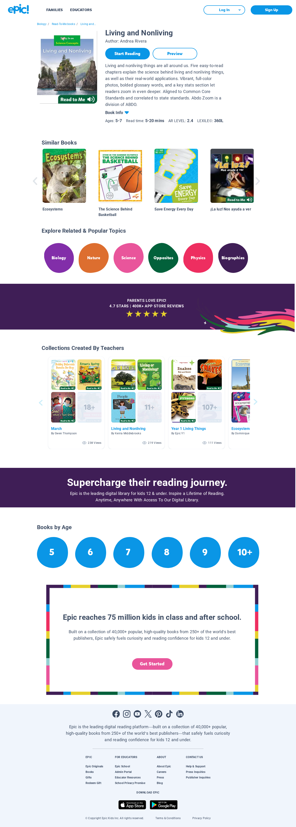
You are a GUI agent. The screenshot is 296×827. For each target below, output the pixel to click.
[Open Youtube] (137, 714)
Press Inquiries (195, 772)
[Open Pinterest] (158, 714)
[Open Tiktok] (169, 714)
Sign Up (271, 9)
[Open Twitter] (148, 714)
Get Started (152, 664)
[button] (76, 402)
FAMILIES (54, 9)
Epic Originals (94, 766)
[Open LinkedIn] (180, 714)
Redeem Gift (93, 783)
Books (90, 772)
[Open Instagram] (126, 714)
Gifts (89, 777)
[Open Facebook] (116, 714)
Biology (41, 24)
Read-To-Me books (63, 24)
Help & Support (195, 766)
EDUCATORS (81, 9)
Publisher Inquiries (198, 777)
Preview (174, 53)
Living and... (88, 24)
